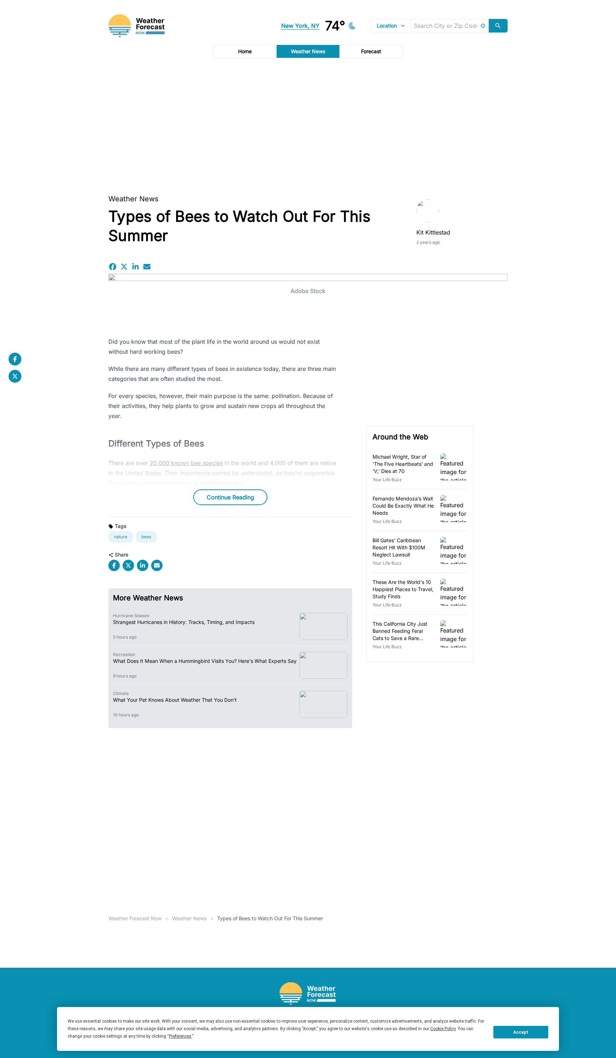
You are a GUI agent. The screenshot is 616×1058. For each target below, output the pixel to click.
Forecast (371, 51)
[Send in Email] (147, 266)
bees (146, 536)
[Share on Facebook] (112, 266)
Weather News (308, 51)
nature (120, 536)
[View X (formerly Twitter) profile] (15, 376)
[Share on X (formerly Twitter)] (124, 266)
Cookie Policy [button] (443, 1028)
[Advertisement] (308, 124)
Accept (520, 1032)
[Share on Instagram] (135, 266)
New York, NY (300, 25)
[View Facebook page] (15, 359)
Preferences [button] (180, 1036)
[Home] (308, 993)
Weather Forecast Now (134, 918)
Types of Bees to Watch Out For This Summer (270, 918)
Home (245, 51)
